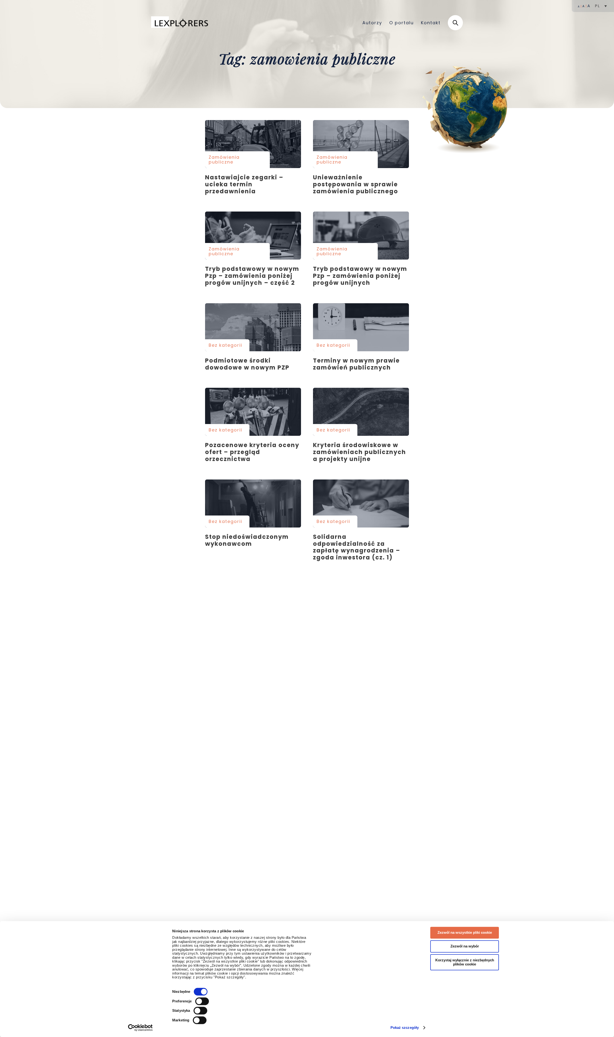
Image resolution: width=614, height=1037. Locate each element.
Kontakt (431, 23)
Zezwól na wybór (464, 946)
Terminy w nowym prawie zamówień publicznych (361, 327)
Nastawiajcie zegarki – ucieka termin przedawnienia (253, 144)
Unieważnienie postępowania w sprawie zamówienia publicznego (361, 144)
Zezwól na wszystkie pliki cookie (464, 932)
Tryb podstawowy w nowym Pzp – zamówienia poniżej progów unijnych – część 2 (253, 236)
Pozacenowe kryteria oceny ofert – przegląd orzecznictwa (253, 412)
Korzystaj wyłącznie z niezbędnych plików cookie (464, 962)
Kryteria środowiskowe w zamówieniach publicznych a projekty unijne (361, 412)
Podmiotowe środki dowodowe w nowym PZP (253, 327)
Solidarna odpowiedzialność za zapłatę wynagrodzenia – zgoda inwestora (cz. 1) (361, 503)
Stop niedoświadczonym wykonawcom (253, 503)
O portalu (401, 23)
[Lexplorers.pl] (181, 22)
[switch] (202, 1001)
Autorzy (372, 23)
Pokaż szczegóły (404, 1027)
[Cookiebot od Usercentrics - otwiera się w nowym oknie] (140, 1027)
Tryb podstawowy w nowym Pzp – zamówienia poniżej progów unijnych (361, 236)
